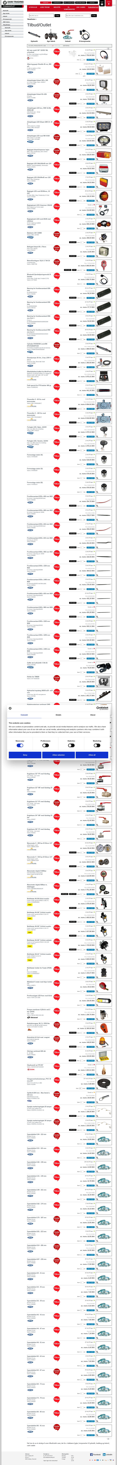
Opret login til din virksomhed (50, 1460)
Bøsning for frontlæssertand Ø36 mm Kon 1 (38, 317)
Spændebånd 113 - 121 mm (36, 1148)
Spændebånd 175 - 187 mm (36, 1217)
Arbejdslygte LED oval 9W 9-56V (38, 136)
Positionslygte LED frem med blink (39, 996)
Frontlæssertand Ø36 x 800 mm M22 (40, 510)
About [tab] (92, 715)
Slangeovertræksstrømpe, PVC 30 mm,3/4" (39, 1080)
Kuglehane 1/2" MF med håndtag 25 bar (39, 789)
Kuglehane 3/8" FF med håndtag (38, 829)
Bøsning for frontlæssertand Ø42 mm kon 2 (38, 331)
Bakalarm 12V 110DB (34, 233)
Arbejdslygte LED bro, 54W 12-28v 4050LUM (39, 109)
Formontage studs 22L (35, 482)
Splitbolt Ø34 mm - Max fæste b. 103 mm (38, 1094)
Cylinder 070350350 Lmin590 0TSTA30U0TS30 (37, 345)
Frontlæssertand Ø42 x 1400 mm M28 (38, 650)
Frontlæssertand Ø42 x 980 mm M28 (40, 607)
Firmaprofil (57, 2)
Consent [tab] (24, 715)
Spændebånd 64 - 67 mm (36, 1370)
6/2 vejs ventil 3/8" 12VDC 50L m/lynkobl (37, 51)
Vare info (73, 894)
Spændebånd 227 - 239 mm (36, 1259)
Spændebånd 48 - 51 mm (36, 1342)
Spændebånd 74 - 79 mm (36, 1398)
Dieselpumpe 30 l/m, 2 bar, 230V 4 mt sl (39, 359)
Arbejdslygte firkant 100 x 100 (37, 80)
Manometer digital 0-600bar (36, 871)
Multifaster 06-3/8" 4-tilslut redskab (39, 940)
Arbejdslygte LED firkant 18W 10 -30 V (39, 123)
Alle (59, 45)
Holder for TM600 (33, 677)
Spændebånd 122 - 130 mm (36, 1162)
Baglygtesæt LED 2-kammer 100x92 (39, 205)
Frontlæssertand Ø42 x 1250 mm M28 (38, 636)
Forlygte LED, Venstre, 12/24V (37, 441)
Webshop (45, 2)
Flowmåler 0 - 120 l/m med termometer (36, 414)
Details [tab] (58, 715)
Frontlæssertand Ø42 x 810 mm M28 (40, 593)
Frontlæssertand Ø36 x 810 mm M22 (40, 524)
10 (47, 45)
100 (53, 45)
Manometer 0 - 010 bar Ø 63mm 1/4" (39, 857)
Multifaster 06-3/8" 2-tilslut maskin (39, 912)
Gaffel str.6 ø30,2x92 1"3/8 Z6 (37, 663)
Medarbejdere (80, 2)
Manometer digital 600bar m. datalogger (37, 886)
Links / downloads (68, 2)
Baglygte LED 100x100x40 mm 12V (39, 163)
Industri (5, 16)
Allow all (92, 755)
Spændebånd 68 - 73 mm (36, 1384)
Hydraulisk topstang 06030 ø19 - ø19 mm (40, 691)
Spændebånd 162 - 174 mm (36, 1204)
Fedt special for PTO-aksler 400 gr (39, 385)
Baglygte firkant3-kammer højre (38, 150)
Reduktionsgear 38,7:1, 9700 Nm (38, 1023)
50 (49, 45)
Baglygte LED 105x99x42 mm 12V (39, 177)
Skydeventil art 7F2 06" (35, 1065)
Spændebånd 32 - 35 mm (36, 1287)
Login (108, 1)
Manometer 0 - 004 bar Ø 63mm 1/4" (39, 843)
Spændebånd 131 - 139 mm (36, 1176)
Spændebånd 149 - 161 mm (36, 1190)
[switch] (45, 745)
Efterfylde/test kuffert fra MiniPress (39, 371)
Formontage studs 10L (35, 455)
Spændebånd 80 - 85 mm (36, 1412)
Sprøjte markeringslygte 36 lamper (39, 1120)
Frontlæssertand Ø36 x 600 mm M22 (40, 496)
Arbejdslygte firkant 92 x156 (37, 94)
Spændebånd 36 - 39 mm (36, 1301)
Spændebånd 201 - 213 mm (36, 1231)
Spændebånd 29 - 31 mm (36, 1273)
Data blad (73, 89)
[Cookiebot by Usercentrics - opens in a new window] (98, 708)
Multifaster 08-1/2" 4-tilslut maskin (39, 954)
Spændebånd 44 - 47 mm (36, 1328)
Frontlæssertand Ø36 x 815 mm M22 (40, 538)
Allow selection (58, 755)
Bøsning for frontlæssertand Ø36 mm (38, 289)
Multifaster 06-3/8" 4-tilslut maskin (39, 926)
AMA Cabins (6, 22)
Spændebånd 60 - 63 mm (36, 1356)
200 (56, 45)
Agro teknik (6, 13)
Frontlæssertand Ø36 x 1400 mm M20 (38, 581)
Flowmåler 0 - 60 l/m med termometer (36, 400)
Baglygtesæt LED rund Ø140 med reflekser (39, 220)
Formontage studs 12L (35, 468)
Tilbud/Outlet (6, 24)
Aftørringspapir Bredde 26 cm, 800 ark (39, 65)
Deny (25, 755)
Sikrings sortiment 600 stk (36, 1051)
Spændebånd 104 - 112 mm (36, 1134)
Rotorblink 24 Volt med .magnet (38, 1037)
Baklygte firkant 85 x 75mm (36, 247)
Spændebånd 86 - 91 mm (36, 1426)
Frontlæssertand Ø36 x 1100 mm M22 (38, 567)
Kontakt (92, 2)
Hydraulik (5, 10)
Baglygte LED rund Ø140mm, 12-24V (38, 192)
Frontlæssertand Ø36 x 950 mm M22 (40, 552)
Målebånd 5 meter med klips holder (39, 982)
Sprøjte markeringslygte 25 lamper (39, 1106)
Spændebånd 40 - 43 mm (36, 1315)
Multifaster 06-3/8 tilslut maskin (38, 899)
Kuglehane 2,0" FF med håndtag (38, 801)
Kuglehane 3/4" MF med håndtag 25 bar (39, 816)
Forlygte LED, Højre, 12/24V (37, 427)
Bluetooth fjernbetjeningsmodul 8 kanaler (39, 275)
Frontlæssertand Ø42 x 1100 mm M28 (38, 622)
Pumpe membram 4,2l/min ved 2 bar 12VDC (38, 1011)
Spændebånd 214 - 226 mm (36, 1245)
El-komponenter (7, 19)
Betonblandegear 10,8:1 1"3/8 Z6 (38, 261)
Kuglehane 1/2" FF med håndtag (38, 774)
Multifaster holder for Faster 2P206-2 (39, 969)
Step (74, 270)
